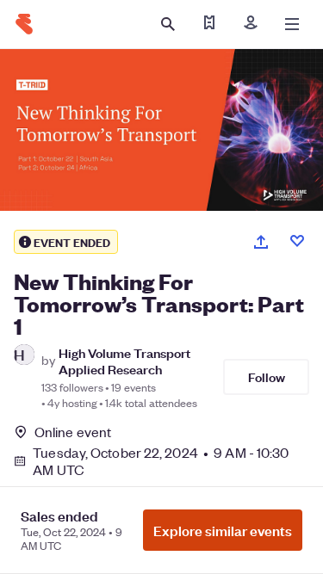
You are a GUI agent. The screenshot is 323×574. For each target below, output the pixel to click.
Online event (72, 432)
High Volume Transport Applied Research (124, 360)
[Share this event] (261, 242)
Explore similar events (222, 530)
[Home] (24, 24)
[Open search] (168, 24)
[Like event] (297, 241)
